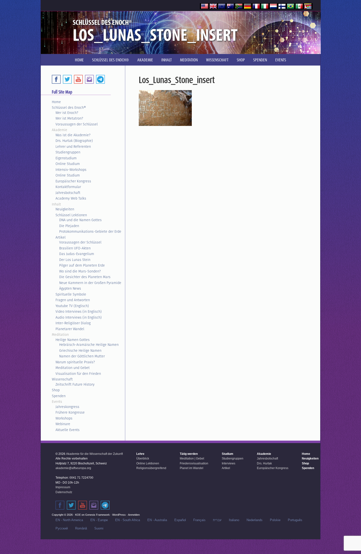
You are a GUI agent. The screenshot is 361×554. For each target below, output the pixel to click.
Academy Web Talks (71, 198)
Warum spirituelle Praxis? (75, 362)
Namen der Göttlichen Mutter (82, 356)
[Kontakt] (93, 505)
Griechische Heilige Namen (80, 350)
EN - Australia (157, 520)
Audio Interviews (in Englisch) (79, 317)
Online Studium (68, 163)
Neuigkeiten (65, 209)
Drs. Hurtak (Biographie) (74, 140)
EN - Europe (99, 520)
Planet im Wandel (191, 468)
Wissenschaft (62, 379)
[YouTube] (78, 79)
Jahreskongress (67, 406)
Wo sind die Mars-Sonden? (80, 271)
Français (199, 520)
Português (295, 520)
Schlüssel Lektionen (71, 215)
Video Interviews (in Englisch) (79, 311)
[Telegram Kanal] (105, 505)
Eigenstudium (66, 158)
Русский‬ (62, 528)
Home (56, 101)
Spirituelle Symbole (71, 294)
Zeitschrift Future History (75, 384)
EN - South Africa (127, 520)
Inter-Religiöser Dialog (73, 323)
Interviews (228, 463)
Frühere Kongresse (70, 412)
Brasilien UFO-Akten (75, 248)
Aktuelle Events (68, 429)
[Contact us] (89, 79)
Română (81, 528)
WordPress (119, 514)
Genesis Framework (97, 514)
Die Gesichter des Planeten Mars (85, 276)
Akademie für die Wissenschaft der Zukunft (94, 454)
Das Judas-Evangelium (76, 253)
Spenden (59, 395)
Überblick (142, 458)
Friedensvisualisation (194, 463)
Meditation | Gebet (192, 458)
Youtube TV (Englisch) (72, 305)
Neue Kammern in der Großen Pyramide (90, 282)
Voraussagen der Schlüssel (77, 124)
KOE (78, 514)
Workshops (64, 418)
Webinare (63, 423)
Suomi (98, 528)
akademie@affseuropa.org (73, 468)
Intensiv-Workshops (71, 169)
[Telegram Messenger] (100, 79)
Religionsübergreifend (151, 468)
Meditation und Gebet (73, 367)
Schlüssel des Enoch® (69, 107)
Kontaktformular (68, 186)
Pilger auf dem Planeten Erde (82, 265)
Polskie (275, 520)
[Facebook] (56, 79)
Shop (56, 390)
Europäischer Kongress (73, 181)
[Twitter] (67, 79)
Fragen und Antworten (73, 299)
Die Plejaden (69, 225)
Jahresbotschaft (68, 192)
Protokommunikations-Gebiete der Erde (90, 231)
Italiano (234, 520)
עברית (217, 520)
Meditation (60, 334)
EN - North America (69, 520)
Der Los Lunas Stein (74, 259)
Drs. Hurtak (264, 463)
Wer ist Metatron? (69, 118)
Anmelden (134, 514)
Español (180, 520)
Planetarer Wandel (70, 328)
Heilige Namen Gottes (73, 339)
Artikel (61, 237)
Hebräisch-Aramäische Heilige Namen (89, 344)
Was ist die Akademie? (73, 135)
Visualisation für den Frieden (78, 373)
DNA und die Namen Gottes (80, 219)
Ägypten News (70, 288)
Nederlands (255, 520)
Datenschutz (64, 492)
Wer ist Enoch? (67, 112)
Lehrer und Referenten (73, 146)
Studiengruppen (68, 152)
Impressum (63, 487)
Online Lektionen (147, 463)
